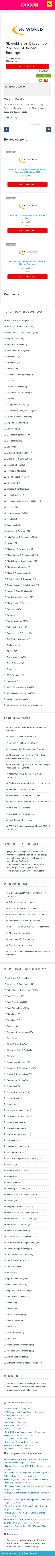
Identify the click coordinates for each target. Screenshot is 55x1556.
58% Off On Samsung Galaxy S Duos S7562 (28, 826)
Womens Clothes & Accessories (21, 705)
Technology (12, 645)
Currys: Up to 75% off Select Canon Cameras (25, 1513)
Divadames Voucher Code (16, 1442)
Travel (9, 669)
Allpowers (9, 1422)
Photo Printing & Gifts (16, 603)
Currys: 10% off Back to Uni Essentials (22, 1493)
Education (11, 429)
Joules (8, 1418)
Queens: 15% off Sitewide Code (23, 801)
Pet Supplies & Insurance (18, 597)
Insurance (11, 525)
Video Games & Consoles (18, 687)
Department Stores (15, 423)
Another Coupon (16, 789)
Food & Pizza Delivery (16, 477)
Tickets (10, 651)
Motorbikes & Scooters (17, 567)
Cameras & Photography (18, 375)
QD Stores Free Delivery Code (18, 1412)
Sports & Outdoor (15, 621)
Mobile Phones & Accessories (20, 561)
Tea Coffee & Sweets (16, 639)
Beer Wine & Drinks (15, 350)
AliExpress (9, 1439)
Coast (8, 1428)
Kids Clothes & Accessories (19, 537)
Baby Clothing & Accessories (20, 332)
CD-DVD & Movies (15, 387)
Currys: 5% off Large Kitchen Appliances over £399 (27, 1499)
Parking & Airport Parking (18, 591)
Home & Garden (14, 513)
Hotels (10, 519)
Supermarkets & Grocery (18, 633)
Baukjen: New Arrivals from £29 (23, 783)
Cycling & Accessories (17, 417)
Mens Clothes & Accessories (20, 555)
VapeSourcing (11, 1415)
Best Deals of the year (18, 795)
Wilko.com (9, 1425)
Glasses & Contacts (16, 489)
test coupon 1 (15, 814)
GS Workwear (11, 1449)
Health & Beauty (14, 495)
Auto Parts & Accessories (18, 326)
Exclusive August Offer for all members (26, 727)
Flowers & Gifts (14, 471)
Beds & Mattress (14, 344)
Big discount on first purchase (22, 749)
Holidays (11, 507)
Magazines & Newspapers (18, 549)
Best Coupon (14, 820)
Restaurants (12, 609)
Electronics (12, 441)
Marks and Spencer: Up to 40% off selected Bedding (28, 1486)
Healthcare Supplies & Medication (21, 501)
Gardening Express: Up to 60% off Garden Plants (26, 1526)
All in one (13, 808)
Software (11, 615)
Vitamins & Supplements (18, 693)
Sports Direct (11, 1408)
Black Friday (12, 356)
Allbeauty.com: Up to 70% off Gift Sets (26, 774)
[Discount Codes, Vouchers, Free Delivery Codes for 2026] (27, 5)
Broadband (12, 362)
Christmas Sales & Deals (18, 393)
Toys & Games (13, 663)
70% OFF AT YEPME (17, 743)
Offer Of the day (16, 737)
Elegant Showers (12, 1445)
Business (11, 368)
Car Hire (10, 381)
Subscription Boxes (15, 627)
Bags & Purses (13, 338)
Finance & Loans (14, 465)
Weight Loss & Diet (15, 699)
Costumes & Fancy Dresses (19, 411)
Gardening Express (13, 1435)
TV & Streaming (14, 675)
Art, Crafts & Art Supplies (18, 320)
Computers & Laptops (17, 405)
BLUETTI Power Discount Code (18, 1432)
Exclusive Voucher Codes (18, 453)
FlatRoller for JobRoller (29, 864)
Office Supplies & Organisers (19, 579)
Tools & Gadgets (14, 657)
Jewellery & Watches (16, 531)
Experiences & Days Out (17, 459)
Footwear (11, 483)
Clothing (10, 399)
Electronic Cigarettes (16, 435)
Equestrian (11, 447)
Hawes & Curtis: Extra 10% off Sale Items (23, 1466)
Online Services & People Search (21, 585)
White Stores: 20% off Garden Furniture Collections (27, 1506)
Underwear (11, 681)
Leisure (10, 543)
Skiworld (18, 58)
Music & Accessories (16, 573)
